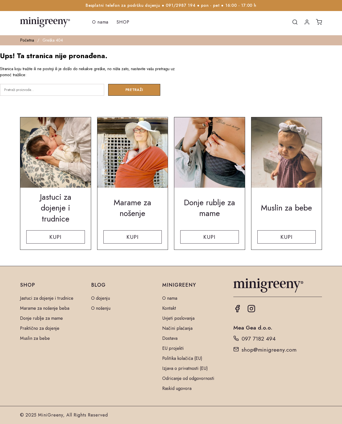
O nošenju (100, 308)
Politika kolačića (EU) (182, 358)
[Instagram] (251, 310)
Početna (27, 40)
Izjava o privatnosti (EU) (185, 368)
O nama (100, 22)
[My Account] (307, 22)
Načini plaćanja (177, 328)
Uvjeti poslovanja (178, 318)
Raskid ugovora (177, 388)
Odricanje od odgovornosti (188, 378)
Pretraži (134, 89)
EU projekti (173, 348)
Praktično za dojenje (39, 328)
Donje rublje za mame (41, 318)
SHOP (122, 22)
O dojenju (100, 298)
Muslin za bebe (35, 338)
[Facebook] (237, 310)
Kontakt (169, 308)
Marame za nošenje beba (44, 308)
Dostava (170, 338)
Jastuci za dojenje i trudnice (46, 298)
